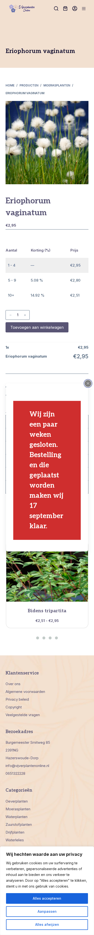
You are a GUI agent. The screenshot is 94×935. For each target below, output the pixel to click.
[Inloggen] (74, 8)
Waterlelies (15, 840)
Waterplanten (16, 816)
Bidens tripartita (47, 611)
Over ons (13, 684)
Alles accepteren (47, 898)
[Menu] (84, 8)
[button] (37, 638)
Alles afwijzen (47, 924)
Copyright (14, 707)
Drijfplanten (15, 832)
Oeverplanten (17, 801)
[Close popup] (88, 383)
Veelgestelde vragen (23, 715)
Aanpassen (47, 911)
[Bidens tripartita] (47, 571)
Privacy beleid (17, 699)
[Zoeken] (56, 8)
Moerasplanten (18, 809)
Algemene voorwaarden (25, 691)
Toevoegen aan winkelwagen (37, 327)
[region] (47, 890)
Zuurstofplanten (19, 824)
